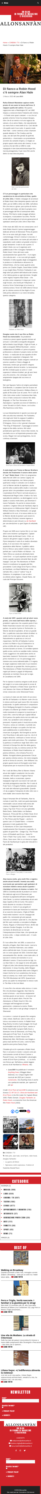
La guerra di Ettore (12, 1162)
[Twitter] (17, 1111)
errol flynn (24, 1156)
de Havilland (31, 521)
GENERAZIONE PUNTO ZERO (14, 1217)
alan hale (16, 1156)
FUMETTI (7, 1225)
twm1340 (22, 1090)
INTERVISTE (8, 1213)
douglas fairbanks (9, 1159)
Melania (25, 1065)
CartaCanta (12, 1080)
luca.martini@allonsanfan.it (21, 1446)
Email (4, 1398)
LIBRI (6, 1193)
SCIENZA (4, 1186)
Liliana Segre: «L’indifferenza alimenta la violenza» (20, 1371)
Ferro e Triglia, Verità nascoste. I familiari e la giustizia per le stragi (18, 1301)
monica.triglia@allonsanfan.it (21, 1443)
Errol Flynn (12, 1090)
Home (5, 43)
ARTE (6, 1221)
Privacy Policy (9, 1411)
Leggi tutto (18, 1277)
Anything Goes (13, 1072)
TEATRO (7, 1201)
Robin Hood (10, 1103)
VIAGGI (4, 1238)
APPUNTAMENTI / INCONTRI (15, 1209)
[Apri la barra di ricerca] (38, 3)
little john (8, 1156)
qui (12, 1085)
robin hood (33, 1156)
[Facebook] (12, 1111)
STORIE (7, 1205)
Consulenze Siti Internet (26, 1492)
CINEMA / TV (14, 43)
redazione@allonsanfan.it (21, 1441)
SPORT (6, 1229)
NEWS (6, 1233)
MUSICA (7, 1189)
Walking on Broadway (12, 1270)
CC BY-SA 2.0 (14, 1093)
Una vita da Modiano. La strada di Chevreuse (18, 1336)
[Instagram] (28, 1111)
